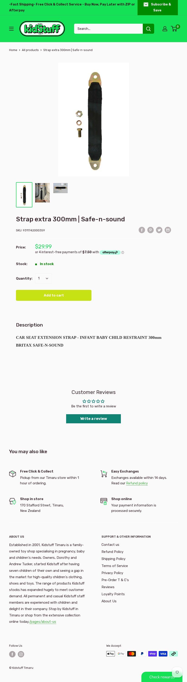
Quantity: (24, 278)
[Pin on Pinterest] (150, 230)
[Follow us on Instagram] (21, 654)
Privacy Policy (112, 573)
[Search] (148, 29)
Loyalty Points (113, 594)
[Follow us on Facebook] (12, 654)
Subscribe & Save (161, 7)
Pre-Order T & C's (115, 580)
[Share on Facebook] (142, 230)
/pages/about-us (42, 622)
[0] (174, 28)
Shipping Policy (113, 559)
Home (13, 50)
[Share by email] (168, 230)
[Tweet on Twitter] (159, 230)
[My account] (165, 28)
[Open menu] (11, 29)
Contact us (110, 545)
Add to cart (54, 295)
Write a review (93, 418)
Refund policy (137, 483)
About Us (109, 601)
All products (30, 50)
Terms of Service (114, 566)
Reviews (107, 587)
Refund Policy (112, 552)
